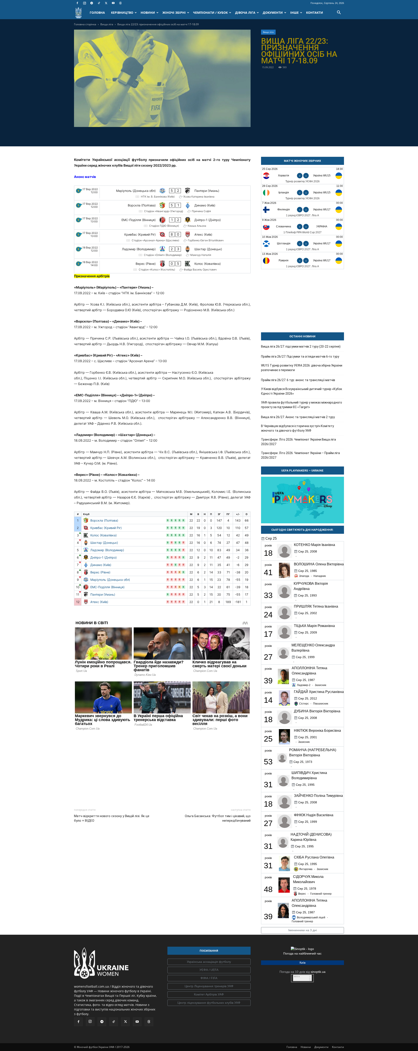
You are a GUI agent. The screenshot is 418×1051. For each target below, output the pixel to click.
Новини (306, 1047)
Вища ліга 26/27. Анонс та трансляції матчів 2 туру (298, 417)
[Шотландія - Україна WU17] (302, 243)
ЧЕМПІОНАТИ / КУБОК (210, 12)
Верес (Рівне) (100, 572)
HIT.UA (297, 977)
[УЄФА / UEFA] (209, 970)
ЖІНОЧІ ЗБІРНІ (174, 12)
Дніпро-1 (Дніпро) (103, 557)
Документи (321, 1047)
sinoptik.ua (318, 971)
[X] (106, 3)
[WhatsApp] (177, 136)
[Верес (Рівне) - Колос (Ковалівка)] (162, 266)
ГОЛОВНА (97, 12)
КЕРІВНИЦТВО (122, 12)
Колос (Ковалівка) (103, 535)
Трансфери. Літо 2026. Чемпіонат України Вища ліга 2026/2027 (298, 442)
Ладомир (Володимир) (107, 550)
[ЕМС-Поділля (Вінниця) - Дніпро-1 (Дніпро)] (162, 222)
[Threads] (120, 3)
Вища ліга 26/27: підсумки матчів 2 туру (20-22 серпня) (300, 346)
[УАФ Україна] (209, 962)
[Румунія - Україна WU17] (302, 260)
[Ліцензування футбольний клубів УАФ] (209, 1003)
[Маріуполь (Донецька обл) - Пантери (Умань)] (162, 193)
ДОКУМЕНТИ (273, 12)
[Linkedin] (187, 136)
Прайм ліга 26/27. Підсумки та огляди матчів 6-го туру (300, 356)
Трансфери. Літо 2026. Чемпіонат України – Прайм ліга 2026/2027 (300, 455)
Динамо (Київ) (100, 565)
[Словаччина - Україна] (302, 226)
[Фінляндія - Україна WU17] (302, 209)
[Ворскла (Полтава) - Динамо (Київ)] (162, 207)
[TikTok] (99, 3)
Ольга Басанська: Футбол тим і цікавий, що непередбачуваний (217, 818)
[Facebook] (77, 3)
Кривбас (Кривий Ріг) (106, 528)
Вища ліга (106, 24)
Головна (292, 1047)
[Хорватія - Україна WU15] (302, 175)
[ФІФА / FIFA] (209, 978)
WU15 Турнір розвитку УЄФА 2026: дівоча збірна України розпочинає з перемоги (301, 368)
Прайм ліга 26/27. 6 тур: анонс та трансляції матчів (298, 380)
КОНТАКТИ (314, 12)
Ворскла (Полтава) (104, 520)
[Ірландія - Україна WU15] (302, 192)
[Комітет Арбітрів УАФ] (209, 995)
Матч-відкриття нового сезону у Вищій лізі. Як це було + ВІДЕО (111, 818)
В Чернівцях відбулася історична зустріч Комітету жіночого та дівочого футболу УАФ (297, 428)
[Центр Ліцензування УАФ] (209, 986)
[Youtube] (113, 3)
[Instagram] (84, 3)
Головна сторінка (85, 24)
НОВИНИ (148, 12)
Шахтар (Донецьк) (104, 542)
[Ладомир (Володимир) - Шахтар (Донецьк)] (162, 251)
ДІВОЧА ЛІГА (245, 12)
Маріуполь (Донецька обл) (110, 579)
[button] (339, 13)
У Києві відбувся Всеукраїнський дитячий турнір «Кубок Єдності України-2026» (301, 391)
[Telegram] (91, 3)
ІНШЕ (294, 12)
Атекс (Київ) (99, 602)
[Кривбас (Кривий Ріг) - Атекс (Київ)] (162, 237)
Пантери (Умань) (102, 594)
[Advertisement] (162, 768)
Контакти (338, 1047)
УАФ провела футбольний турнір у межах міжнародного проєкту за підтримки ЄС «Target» (301, 405)
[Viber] (167, 136)
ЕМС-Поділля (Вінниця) (107, 587)
